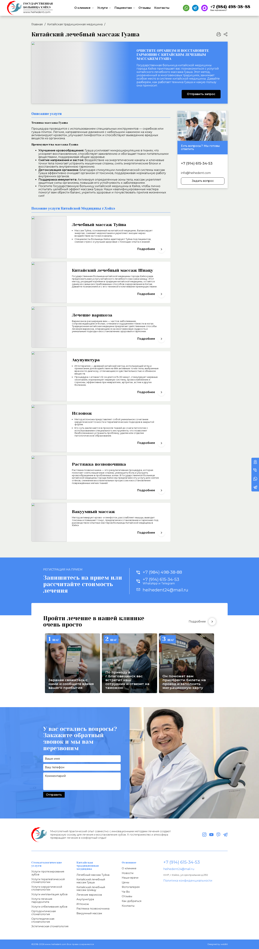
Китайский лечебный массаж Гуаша (90, 881)
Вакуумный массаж (89, 913)
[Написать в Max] (204, 8)
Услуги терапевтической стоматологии (48, 881)
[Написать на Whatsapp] (186, 8)
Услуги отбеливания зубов (49, 906)
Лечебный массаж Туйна (92, 874)
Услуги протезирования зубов (47, 873)
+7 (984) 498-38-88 (162, 572)
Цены (125, 882)
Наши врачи (130, 877)
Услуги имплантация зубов (49, 894)
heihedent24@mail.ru (178, 869)
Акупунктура (85, 899)
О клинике (82, 7)
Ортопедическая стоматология (42, 920)
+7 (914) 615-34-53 (196, 163)
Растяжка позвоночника (92, 908)
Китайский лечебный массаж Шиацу (90, 889)
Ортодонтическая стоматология (43, 913)
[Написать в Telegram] (195, 8)
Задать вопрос (203, 181)
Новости (127, 873)
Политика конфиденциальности (187, 880)
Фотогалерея (131, 887)
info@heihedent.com (196, 173)
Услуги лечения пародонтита (41, 900)
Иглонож (82, 904)
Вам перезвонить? (218, 10)
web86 (224, 944)
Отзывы (144, 7)
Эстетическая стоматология (49, 926)
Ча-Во (126, 891)
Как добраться (131, 901)
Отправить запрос (201, 94)
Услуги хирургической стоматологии (46, 888)
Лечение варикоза (89, 894)
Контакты (161, 7)
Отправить (54, 794)
